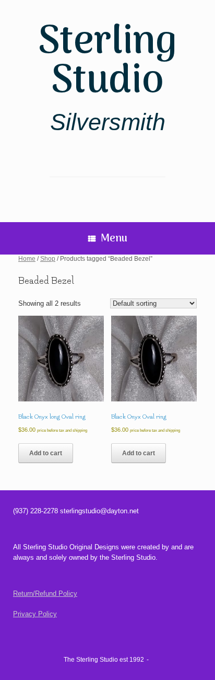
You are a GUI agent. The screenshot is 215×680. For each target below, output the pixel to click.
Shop (47, 258)
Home (26, 258)
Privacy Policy (35, 614)
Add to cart (45, 453)
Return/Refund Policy (45, 593)
